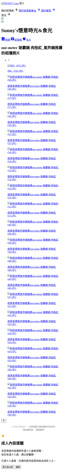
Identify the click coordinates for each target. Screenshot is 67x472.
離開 (18, 467)
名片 (28, 40)
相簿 (8, 40)
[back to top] (3, 421)
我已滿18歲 (7, 467)
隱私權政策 (28, 430)
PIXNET (22, 427)
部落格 (18, 40)
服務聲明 (40, 430)
